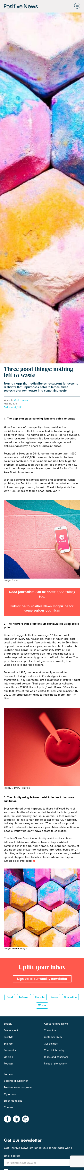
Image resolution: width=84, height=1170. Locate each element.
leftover (24, 997)
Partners (8, 1074)
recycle (40, 997)
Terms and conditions (56, 1057)
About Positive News (56, 1023)
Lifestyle (8, 1037)
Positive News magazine (18, 1087)
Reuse (54, 997)
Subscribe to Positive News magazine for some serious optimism (42, 608)
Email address (12, 1155)
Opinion (8, 1057)
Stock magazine (13, 1100)
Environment (10, 407)
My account (10, 1094)
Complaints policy (54, 1050)
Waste (42, 1005)
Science (8, 1043)
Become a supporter (16, 1080)
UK (20, 407)
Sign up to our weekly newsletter (42, 979)
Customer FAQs (53, 1037)
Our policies (51, 1043)
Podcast (8, 1063)
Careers (8, 1107)
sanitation (70, 997)
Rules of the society (55, 1063)
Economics (10, 1050)
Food (10, 997)
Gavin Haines (21, 400)
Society (8, 1023)
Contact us (50, 1030)
